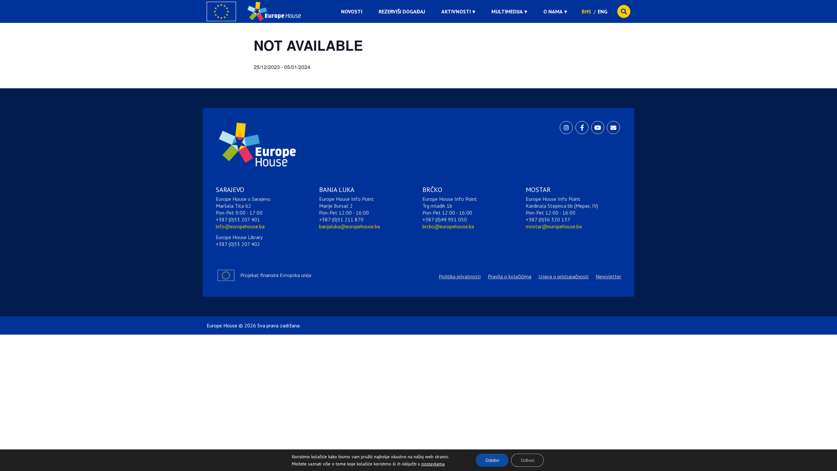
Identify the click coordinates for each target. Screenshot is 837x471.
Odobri (492, 460)
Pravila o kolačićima (509, 276)
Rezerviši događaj (402, 11)
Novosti (351, 11)
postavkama (428, 462)
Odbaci (528, 460)
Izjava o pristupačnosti (563, 276)
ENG (602, 11)
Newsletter (608, 276)
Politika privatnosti (460, 276)
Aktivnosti (456, 11)
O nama (553, 11)
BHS (586, 11)
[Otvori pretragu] (623, 11)
